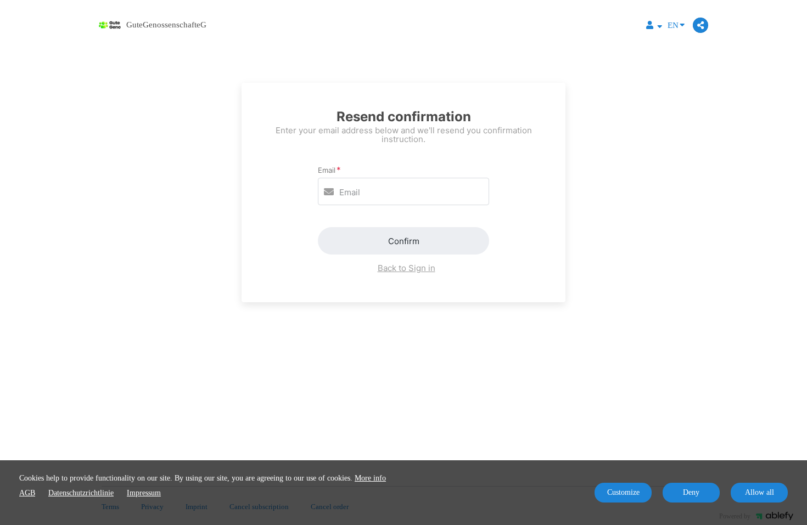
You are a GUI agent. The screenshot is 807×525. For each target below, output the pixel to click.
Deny (691, 492)
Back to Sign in (406, 268)
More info (370, 478)
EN (673, 25)
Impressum (144, 493)
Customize (623, 492)
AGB (27, 493)
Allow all (759, 492)
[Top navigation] (654, 26)
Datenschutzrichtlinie (81, 493)
